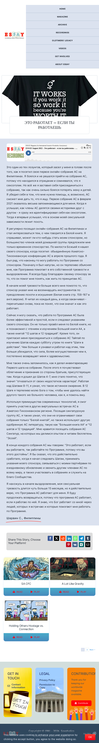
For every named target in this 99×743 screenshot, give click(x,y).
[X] (56, 538)
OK (90, 737)
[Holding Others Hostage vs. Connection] (26, 601)
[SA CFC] (26, 559)
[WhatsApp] (75, 538)
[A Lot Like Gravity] (72, 559)
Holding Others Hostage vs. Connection (26, 627)
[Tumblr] (88, 538)
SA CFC (26, 583)
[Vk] (75, 544)
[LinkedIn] (69, 538)
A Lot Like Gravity (73, 583)
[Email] (88, 544)
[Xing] (81, 544)
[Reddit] (63, 538)
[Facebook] (50, 538)
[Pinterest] (68, 544)
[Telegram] (81, 538)
